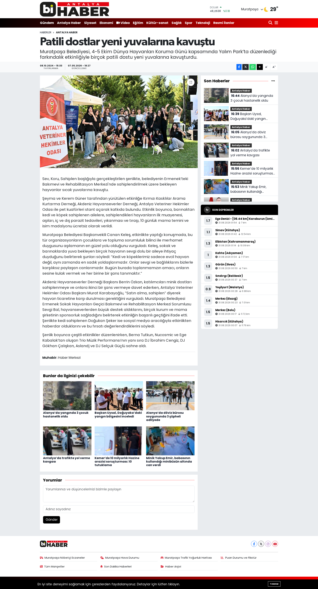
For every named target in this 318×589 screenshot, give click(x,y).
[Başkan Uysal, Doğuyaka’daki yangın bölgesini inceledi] (119, 395)
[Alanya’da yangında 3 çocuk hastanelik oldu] (67, 395)
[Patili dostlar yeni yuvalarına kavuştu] (119, 121)
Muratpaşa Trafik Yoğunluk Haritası (188, 558)
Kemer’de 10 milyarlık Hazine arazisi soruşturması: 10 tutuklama (117, 461)
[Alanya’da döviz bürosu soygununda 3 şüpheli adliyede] (170, 395)
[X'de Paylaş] (245, 67)
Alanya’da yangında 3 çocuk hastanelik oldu (66, 414)
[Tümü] (273, 81)
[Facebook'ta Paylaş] (239, 67)
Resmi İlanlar (223, 23)
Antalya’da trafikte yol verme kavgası (66, 460)
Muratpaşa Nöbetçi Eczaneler (65, 558)
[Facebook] (254, 544)
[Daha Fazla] (260, 67)
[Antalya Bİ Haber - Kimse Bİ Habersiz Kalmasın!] (74, 9)
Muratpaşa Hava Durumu (122, 558)
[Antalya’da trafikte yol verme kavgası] (67, 440)
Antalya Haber (69, 23)
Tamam (274, 583)
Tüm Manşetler (54, 566)
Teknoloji (203, 23)
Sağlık (177, 23)
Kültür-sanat (157, 23)
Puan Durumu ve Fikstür (241, 558)
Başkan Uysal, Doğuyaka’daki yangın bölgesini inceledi (118, 414)
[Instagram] (268, 544)
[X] (261, 544)
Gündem (47, 23)
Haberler (45, 32)
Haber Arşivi (173, 566)
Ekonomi (106, 23)
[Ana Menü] (275, 23)
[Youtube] (275, 544)
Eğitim (138, 23)
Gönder (52, 519)
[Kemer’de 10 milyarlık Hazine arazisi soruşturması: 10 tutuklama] (119, 440)
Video (125, 23)
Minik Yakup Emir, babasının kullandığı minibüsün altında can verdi (169, 461)
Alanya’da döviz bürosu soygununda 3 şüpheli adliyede (165, 416)
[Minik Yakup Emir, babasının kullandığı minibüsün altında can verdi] (170, 440)
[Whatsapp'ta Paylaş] (252, 67)
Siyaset (90, 23)
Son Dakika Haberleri (118, 566)
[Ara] (270, 23)
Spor (188, 23)
